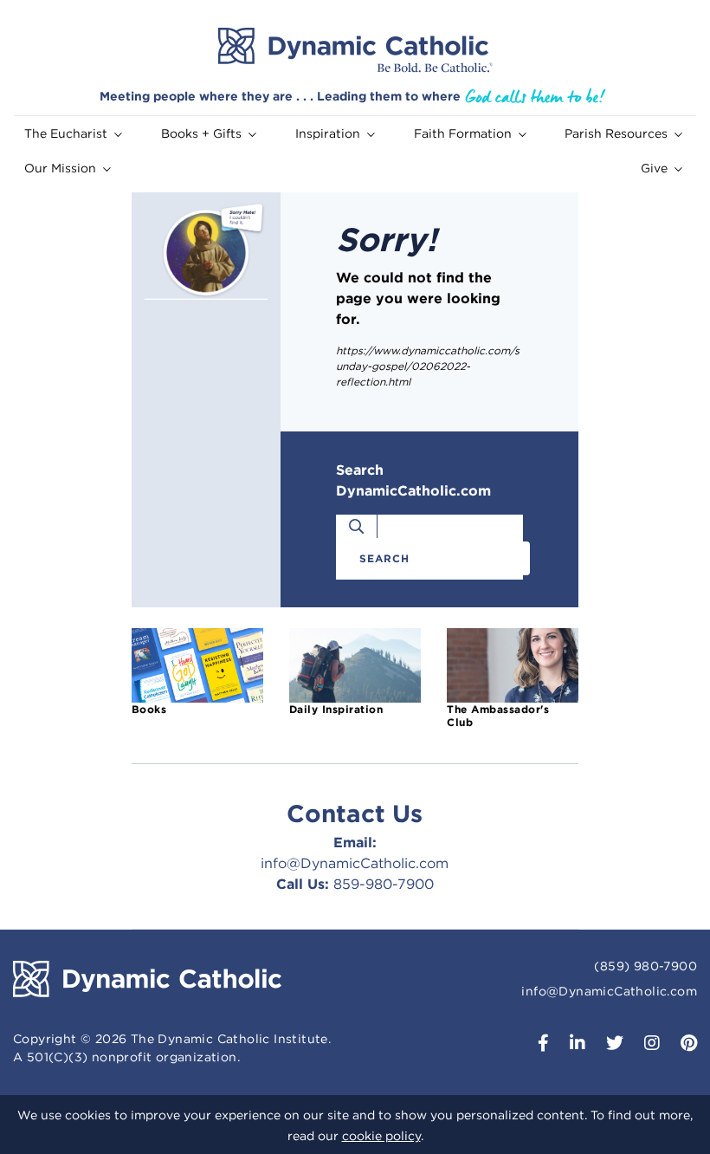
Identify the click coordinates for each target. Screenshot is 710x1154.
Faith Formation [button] (463, 133)
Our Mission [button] (60, 168)
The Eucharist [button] (65, 133)
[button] (536, 1045)
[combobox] (439, 558)
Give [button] (654, 168)
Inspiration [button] (327, 133)
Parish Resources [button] (616, 133)
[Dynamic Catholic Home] (355, 50)
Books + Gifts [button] (201, 133)
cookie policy (381, 1136)
